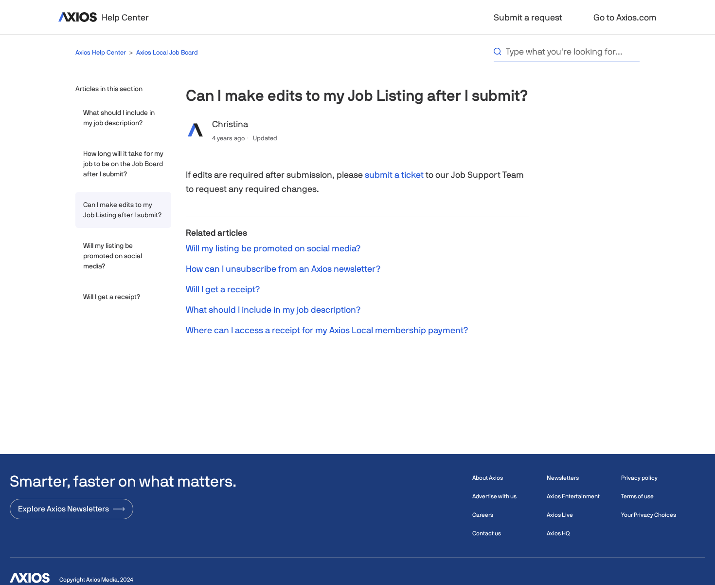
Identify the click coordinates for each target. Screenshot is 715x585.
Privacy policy (639, 477)
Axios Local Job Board (167, 52)
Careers (482, 514)
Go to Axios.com (625, 17)
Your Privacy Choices (648, 514)
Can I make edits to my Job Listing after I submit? (122, 210)
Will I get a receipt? (111, 297)
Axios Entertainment (573, 496)
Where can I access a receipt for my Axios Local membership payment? (327, 330)
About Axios (487, 477)
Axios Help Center (100, 52)
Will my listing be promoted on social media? (112, 256)
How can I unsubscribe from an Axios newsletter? (283, 269)
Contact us (486, 533)
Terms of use (637, 496)
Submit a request (528, 17)
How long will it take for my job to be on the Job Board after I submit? (123, 164)
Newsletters (563, 477)
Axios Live (560, 514)
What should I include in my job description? (119, 118)
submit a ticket (394, 175)
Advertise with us (494, 496)
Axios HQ (558, 533)
